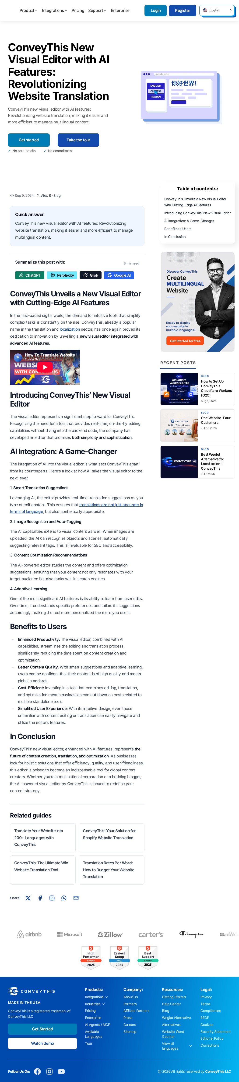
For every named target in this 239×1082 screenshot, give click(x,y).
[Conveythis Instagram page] (49, 1071)
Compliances (210, 1011)
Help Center (171, 1004)
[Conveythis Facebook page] (37, 1071)
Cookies (206, 1025)
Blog (56, 195)
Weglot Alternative (176, 1018)
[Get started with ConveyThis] (197, 301)
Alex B (46, 195)
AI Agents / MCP (97, 1025)
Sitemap (129, 1032)
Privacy (206, 997)
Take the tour (78, 140)
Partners (130, 1004)
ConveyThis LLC (218, 1071)
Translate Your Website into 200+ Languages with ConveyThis (38, 837)
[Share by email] (75, 897)
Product (27, 10)
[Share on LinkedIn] (52, 897)
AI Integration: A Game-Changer (189, 221)
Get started (29, 140)
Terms (205, 1004)
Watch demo (42, 1043)
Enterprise (120, 10)
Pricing (78, 10)
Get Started (42, 1029)
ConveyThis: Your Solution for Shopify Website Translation (109, 834)
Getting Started (174, 997)
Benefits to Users (178, 229)
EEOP (204, 1018)
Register (182, 10)
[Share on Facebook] (39, 897)
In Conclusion (175, 237)
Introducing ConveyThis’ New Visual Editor (197, 213)
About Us (130, 997)
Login (156, 10)
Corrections (209, 1045)
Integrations (53, 10)
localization (70, 329)
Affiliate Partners (136, 1011)
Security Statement (215, 1032)
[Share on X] (28, 897)
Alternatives (171, 1025)
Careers (129, 1025)
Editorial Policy (211, 1038)
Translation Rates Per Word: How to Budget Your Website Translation (108, 870)
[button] (216, 10)
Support (95, 10)
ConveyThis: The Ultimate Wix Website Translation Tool (41, 866)
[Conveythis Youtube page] (61, 1071)
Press (127, 1018)
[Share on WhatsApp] (64, 897)
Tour (88, 1043)
